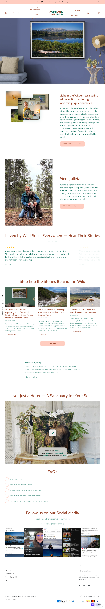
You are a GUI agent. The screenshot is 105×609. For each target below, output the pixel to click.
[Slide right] (98, 2)
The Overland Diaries (16, 596)
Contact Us (9, 574)
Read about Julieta (72, 206)
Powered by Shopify (11, 599)
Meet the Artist (11, 577)
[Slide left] (7, 2)
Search (8, 570)
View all (52, 343)
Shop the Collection (72, 144)
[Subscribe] (60, 377)
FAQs (7, 580)
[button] (88, 13)
